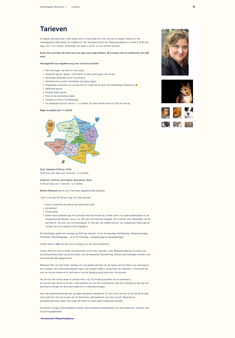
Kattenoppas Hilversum (52, 6)
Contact (76, 6)
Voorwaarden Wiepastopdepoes (57, 318)
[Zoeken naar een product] (194, 7)
